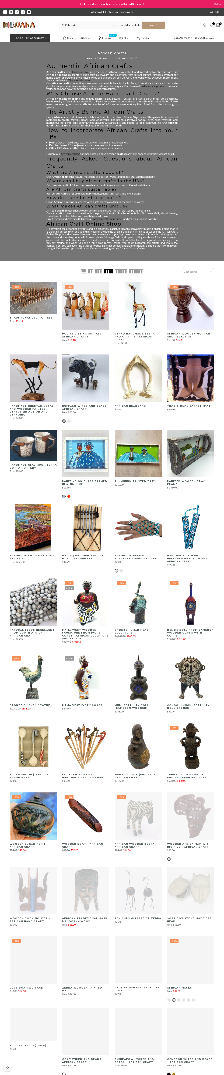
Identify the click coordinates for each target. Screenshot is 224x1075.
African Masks (179, 987)
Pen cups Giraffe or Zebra (138, 918)
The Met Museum (79, 80)
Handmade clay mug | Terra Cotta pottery (33, 466)
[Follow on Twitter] (11, 12)
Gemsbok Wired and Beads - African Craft (190, 1060)
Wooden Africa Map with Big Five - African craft (189, 845)
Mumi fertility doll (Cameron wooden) (132, 706)
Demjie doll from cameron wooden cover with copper (190, 632)
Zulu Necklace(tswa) (28, 1045)
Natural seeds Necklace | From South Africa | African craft (32, 632)
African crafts (104, 58)
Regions (109, 37)
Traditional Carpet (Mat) (189, 405)
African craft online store (108, 218)
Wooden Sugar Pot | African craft (27, 845)
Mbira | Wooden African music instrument (83, 557)
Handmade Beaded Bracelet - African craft (137, 557)
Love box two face (26, 987)
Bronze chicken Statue (30, 705)
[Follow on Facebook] (5, 12)
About (87, 37)
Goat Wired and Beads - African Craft (83, 1060)
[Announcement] (112, 4)
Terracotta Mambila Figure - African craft (187, 776)
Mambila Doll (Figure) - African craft (135, 776)
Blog (126, 37)
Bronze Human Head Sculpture (132, 631)
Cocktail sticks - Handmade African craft (83, 776)
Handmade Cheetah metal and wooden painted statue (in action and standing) (32, 410)
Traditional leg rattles (31, 317)
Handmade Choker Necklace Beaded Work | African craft (188, 558)
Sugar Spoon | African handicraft (29, 776)
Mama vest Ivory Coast (82, 705)
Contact (145, 37)
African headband (130, 405)
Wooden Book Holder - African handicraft (30, 920)
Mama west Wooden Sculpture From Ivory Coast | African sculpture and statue (85, 634)
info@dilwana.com (205, 38)
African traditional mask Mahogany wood (84, 920)
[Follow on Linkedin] (22, 12)
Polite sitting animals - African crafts (83, 335)
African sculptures (153, 86)
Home (70, 37)
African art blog (70, 153)
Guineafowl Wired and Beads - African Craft (134, 1060)
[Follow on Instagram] (17, 12)
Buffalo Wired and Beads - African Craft (85, 407)
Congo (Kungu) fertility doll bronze (188, 706)
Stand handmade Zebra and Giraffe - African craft (135, 336)
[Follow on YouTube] (28, 12)
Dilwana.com (80, 71)
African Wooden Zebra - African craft (136, 845)
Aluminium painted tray (135, 481)
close (7, 4)
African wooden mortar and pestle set (188, 335)
